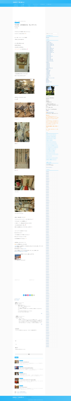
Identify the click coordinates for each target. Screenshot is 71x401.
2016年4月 (47, 287)
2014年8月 (47, 319)
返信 (41, 313)
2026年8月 (47, 171)
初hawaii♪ (47, 37)
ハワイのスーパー (16, 4)
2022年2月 (47, 184)
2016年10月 (47, 277)
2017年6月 (47, 264)
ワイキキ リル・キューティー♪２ (22, 392)
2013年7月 (47, 340)
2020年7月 (47, 205)
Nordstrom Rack (53, 136)
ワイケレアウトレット (35, 4)
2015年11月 (47, 295)
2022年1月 (47, 186)
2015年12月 (47, 293)
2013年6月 (47, 341)
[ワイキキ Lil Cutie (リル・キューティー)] (30, 295)
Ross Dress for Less (49, 138)
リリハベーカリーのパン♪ (23, 387)
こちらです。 (25, 248)
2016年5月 (47, 285)
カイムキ (52, 143)
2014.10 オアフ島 (17, 298)
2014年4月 (47, 325)
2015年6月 (47, 303)
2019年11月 (47, 218)
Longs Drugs (48, 136)
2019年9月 (47, 221)
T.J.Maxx (54, 138)
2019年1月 (47, 234)
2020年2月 (47, 213)
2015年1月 (47, 311)
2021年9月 (47, 189)
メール (16, 344)
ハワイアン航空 (48, 150)
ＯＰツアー (54, 159)
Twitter (49, 112)
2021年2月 (47, 197)
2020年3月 (47, 211)
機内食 (51, 159)
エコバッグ (29, 4)
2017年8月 (47, 261)
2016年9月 (47, 279)
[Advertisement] (29, 14)
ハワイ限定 (53, 150)
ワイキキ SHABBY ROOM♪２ (21, 391)
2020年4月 (47, 210)
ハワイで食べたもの (42, 4)
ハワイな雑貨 (22, 4)
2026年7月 (47, 173)
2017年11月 (47, 256)
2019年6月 (47, 226)
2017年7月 (47, 263)
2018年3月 (47, 250)
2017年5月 (47, 266)
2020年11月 (47, 202)
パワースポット (48, 152)
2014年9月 (47, 317)
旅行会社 (48, 159)
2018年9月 (47, 240)
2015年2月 (47, 309)
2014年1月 (47, 330)
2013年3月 (47, 346)
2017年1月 (47, 272)
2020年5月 (47, 208)
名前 (15, 340)
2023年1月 (47, 176)
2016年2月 (47, 290)
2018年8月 (47, 242)
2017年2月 (47, 271)
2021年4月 (47, 195)
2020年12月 (47, 200)
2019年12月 (47, 216)
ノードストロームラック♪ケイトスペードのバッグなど (27, 379)
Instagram (52, 112)
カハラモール (48, 145)
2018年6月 (47, 245)
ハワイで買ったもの (48, 4)
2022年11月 (47, 179)
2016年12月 (47, 274)
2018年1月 (47, 253)
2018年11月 (47, 237)
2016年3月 (47, 288)
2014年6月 (47, 322)
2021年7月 (47, 192)
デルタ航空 (52, 145)
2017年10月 (47, 258)
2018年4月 (47, 248)
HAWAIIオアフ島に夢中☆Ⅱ (18, 2)
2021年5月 (47, 194)
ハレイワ (56, 145)
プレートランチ (56, 154)
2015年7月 (47, 301)
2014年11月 (47, 314)
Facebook (47, 113)
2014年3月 (47, 327)
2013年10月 (47, 335)
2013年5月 (47, 343)
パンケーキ (53, 152)
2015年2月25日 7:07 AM (21, 316)
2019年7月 (47, 224)
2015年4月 (47, 306)
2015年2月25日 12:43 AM (21, 302)
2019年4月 (47, 229)
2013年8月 (47, 338)
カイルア (55, 143)
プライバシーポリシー (49, 167)
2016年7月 (47, 282)
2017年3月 (47, 269)
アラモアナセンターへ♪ (22, 373)
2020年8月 (47, 203)
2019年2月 (47, 232)
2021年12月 (47, 187)
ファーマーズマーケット (50, 154)
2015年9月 (47, 298)
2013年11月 (47, 333)
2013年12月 (47, 332)
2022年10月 (47, 181)
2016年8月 (47, 280)
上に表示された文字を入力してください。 (20, 349)
